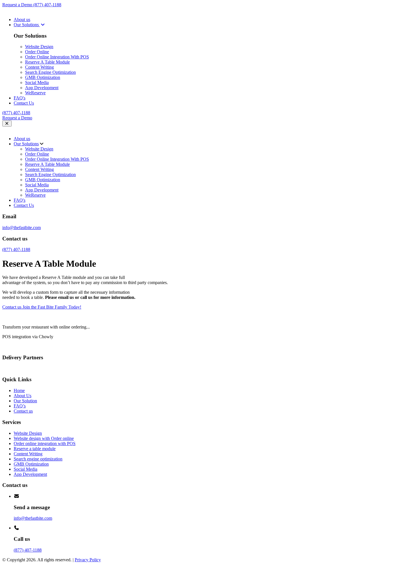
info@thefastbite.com (21, 227)
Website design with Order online (44, 438)
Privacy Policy (88, 559)
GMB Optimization (42, 77)
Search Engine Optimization (50, 72)
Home (19, 390)
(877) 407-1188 (47, 4)
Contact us (23, 411)
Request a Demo (17, 4)
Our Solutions (27, 24)
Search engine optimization (38, 458)
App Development (41, 87)
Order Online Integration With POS (57, 56)
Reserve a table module (35, 448)
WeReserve (35, 92)
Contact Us (24, 103)
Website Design (39, 46)
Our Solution (25, 400)
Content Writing (39, 67)
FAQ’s (20, 405)
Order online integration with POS (45, 443)
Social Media (37, 82)
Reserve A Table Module (47, 62)
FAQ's (19, 97)
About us (22, 19)
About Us (22, 395)
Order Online (37, 51)
